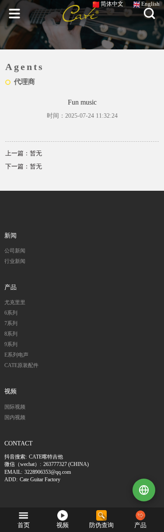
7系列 (10, 323)
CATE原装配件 (21, 365)
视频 (62, 525)
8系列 (10, 334)
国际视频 (14, 407)
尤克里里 (14, 302)
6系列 (10, 313)
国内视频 (14, 417)
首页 (23, 525)
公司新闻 (14, 251)
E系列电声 (16, 355)
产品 (140, 525)
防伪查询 (101, 525)
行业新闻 (14, 261)
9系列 (10, 344)
